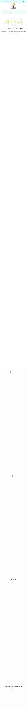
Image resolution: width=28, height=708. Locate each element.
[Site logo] (13, 5)
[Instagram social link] (25, 2)
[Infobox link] (13, 528)
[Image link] (13, 422)
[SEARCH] (24, 12)
